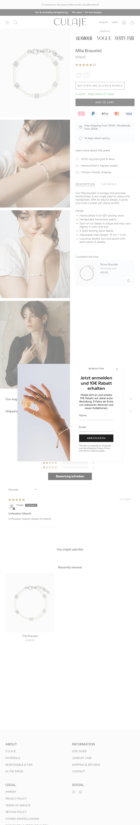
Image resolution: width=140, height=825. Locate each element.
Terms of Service (91, 450)
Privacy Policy (103, 448)
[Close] (117, 369)
